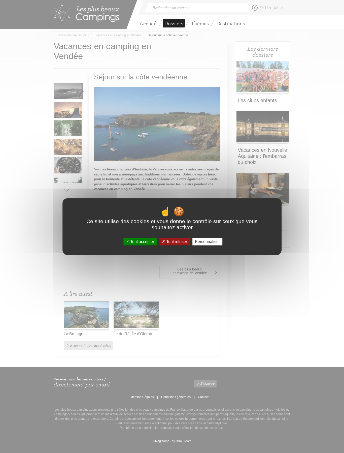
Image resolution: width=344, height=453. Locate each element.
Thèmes (200, 23)
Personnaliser (207, 241)
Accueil (148, 23)
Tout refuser (176, 241)
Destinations (230, 23)
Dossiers (173, 23)
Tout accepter (141, 241)
